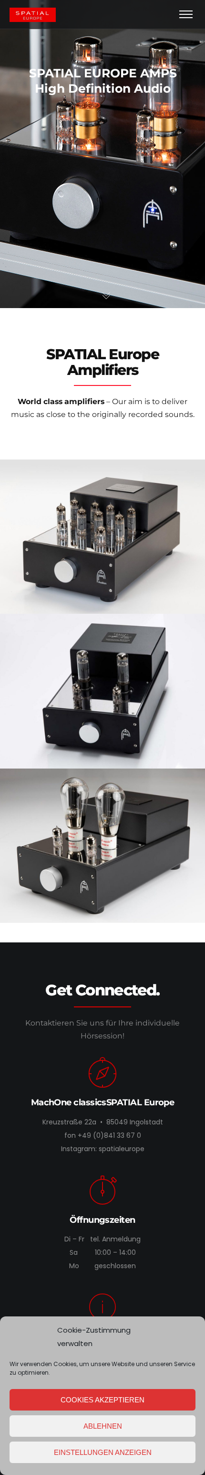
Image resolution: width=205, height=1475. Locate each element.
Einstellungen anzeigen (103, 1452)
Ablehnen (102, 1426)
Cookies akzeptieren (102, 1400)
